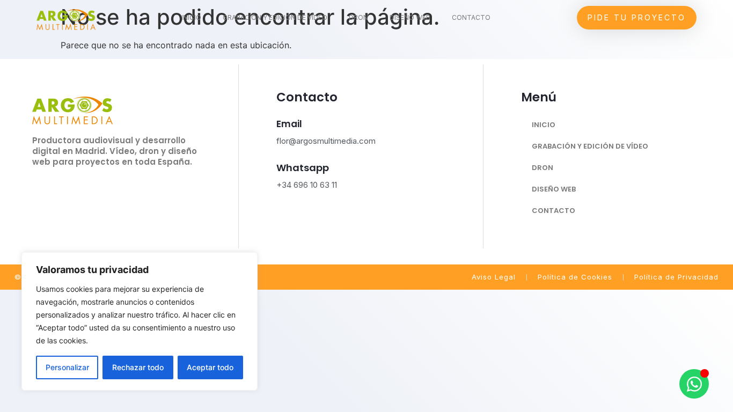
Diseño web (410, 17)
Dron (358, 17)
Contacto (471, 17)
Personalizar (67, 367)
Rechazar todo (138, 367)
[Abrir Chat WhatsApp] (694, 384)
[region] (139, 321)
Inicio (191, 17)
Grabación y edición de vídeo (275, 17)
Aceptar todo (210, 367)
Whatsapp (302, 167)
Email (289, 123)
